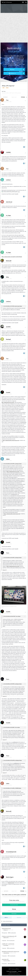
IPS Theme (12, 969)
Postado (6, 101)
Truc (5, 91)
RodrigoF (8, 339)
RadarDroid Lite (11, 882)
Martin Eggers (10, 877)
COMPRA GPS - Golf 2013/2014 (8, 944)
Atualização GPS (5, 959)
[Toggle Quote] (3, 306)
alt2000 (8, 326)
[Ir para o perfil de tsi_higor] (2, 214)
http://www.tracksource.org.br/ (8, 402)
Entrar (12, 69)
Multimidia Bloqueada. (6, 928)
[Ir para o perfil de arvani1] (25, 944)
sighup (8, 459)
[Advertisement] (14, 28)
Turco (7, 553)
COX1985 (8, 152)
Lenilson (8, 180)
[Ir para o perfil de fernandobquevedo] (2, 851)
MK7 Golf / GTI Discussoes (15, 92)
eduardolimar (6, 953)
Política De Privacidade (12, 971)
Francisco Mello (6, 960)
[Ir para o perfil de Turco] (2, 552)
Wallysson (5, 930)
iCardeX (8, 392)
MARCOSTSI (5, 937)
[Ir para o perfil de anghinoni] (25, 960)
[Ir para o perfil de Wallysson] (25, 929)
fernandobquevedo (11, 851)
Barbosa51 (8, 260)
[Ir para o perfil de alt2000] (2, 326)
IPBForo (17, 969)
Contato (19, 971)
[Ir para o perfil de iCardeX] (2, 391)
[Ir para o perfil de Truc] (2, 99)
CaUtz (7, 783)
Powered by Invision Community (14, 974)
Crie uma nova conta (14, 904)
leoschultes (5, 945)
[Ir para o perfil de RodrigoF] (2, 338)
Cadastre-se (13, 73)
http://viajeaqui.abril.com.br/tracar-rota (11, 440)
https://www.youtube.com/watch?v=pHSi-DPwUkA (12, 256)
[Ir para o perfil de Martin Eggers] (2, 876)
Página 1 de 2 (14, 97)
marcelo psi (9, 202)
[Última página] (26, 97)
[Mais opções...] (25, 101)
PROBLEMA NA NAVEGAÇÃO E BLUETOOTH (10, 951)
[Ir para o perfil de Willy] (2, 276)
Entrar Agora (14, 913)
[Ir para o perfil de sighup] (2, 458)
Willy (7, 277)
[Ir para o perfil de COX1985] (2, 151)
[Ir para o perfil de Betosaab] (25, 952)
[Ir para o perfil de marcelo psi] (2, 201)
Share (6, 917)
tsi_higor (8, 215)
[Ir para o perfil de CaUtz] (2, 783)
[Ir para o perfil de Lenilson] (2, 179)
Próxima (23, 97)
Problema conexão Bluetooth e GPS (9, 936)
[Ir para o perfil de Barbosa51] (2, 260)
